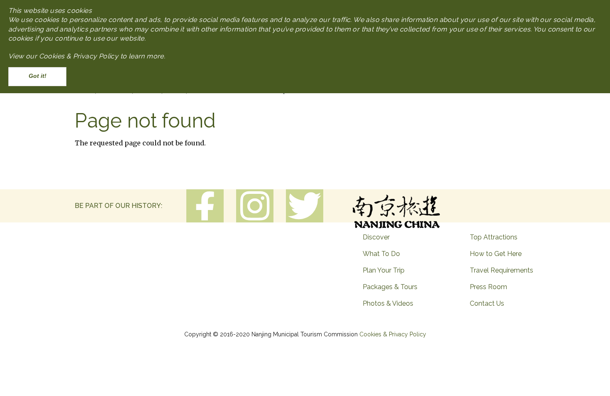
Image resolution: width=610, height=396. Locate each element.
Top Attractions (493, 237)
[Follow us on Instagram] (254, 205)
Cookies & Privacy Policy (392, 334)
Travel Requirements (501, 270)
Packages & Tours (390, 287)
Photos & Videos (388, 303)
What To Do (381, 254)
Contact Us (487, 303)
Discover (376, 237)
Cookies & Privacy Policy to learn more (101, 56)
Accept (37, 76)
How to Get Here (496, 254)
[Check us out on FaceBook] (205, 207)
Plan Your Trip (384, 270)
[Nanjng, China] (396, 208)
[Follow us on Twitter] (304, 205)
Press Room (488, 287)
